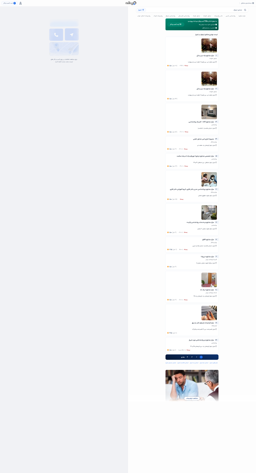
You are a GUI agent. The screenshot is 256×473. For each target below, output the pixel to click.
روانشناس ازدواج (170, 16)
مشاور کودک (196, 16)
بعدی (183, 357)
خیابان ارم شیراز (204, 363)
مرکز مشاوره (242, 16)
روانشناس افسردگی (184, 16)
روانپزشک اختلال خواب (143, 16)
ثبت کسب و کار (9, 3)
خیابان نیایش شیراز (170, 363)
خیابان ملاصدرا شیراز (182, 363)
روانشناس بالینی (231, 16)
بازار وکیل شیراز (214, 363)
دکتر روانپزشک (218, 16)
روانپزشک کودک (158, 16)
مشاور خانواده (207, 16)
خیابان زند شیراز (194, 363)
